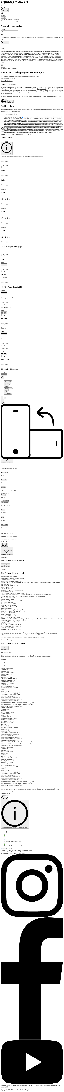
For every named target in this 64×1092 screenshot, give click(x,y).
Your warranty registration (12, 19)
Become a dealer (15, 851)
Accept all (10, 102)
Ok (2, 65)
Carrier (6, 390)
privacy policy (57, 96)
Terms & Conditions (15, 1085)
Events (23, 850)
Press (21, 851)
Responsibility (4, 850)
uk (5, 1087)
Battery (6, 386)
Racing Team (28, 850)
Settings (4, 102)
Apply (6, 161)
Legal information (5, 1085)
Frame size (7, 383)
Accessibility (32, 1085)
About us (20, 4)
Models (3, 19)
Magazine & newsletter (14, 850)
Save (8, 129)
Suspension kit (8, 388)
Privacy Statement (14, 111)
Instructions (10, 853)
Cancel (3, 129)
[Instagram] (32, 885)
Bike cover (15, 4)
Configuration (4, 546)
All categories (4, 649)
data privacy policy (42, 89)
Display (6, 384)
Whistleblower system (41, 1085)
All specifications (5, 566)
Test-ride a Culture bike (6, 550)
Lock (6, 392)
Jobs (24, 851)
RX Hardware (8, 393)
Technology (4, 853)
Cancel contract (51, 1085)
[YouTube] (32, 1062)
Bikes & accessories (6, 4)
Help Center (22, 853)
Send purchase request (6, 462)
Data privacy (24, 1085)
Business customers (6, 851)
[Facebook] (32, 978)
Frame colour (8, 381)
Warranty (16, 853)
